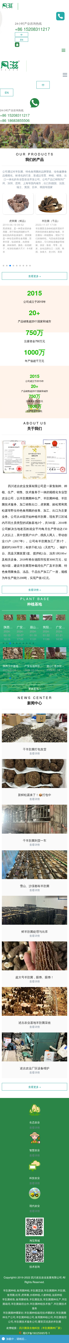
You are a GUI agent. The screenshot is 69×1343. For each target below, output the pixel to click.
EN (21, 39)
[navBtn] (63, 50)
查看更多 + (34, 276)
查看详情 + (34, 590)
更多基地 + (34, 688)
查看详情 (34, 753)
